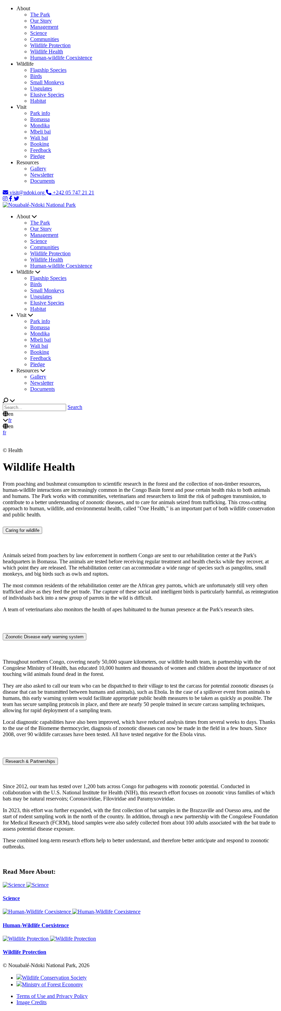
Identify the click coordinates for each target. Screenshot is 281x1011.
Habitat (38, 101)
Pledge (37, 156)
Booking (39, 144)
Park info (40, 113)
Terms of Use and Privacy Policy (52, 996)
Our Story (41, 21)
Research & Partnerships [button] (30, 761)
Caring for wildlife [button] (22, 530)
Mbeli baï (40, 132)
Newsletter (41, 175)
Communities (44, 39)
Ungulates (41, 88)
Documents (42, 181)
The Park (40, 14)
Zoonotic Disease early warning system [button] (44, 636)
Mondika (40, 125)
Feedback (40, 150)
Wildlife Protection (50, 45)
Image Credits (31, 1002)
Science (38, 33)
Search (75, 407)
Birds (36, 76)
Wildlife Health (46, 51)
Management (44, 27)
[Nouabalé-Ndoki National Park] (39, 205)
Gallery (38, 168)
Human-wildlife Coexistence (61, 58)
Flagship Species (48, 70)
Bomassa (40, 119)
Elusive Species (47, 95)
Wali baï (39, 138)
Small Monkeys (47, 82)
